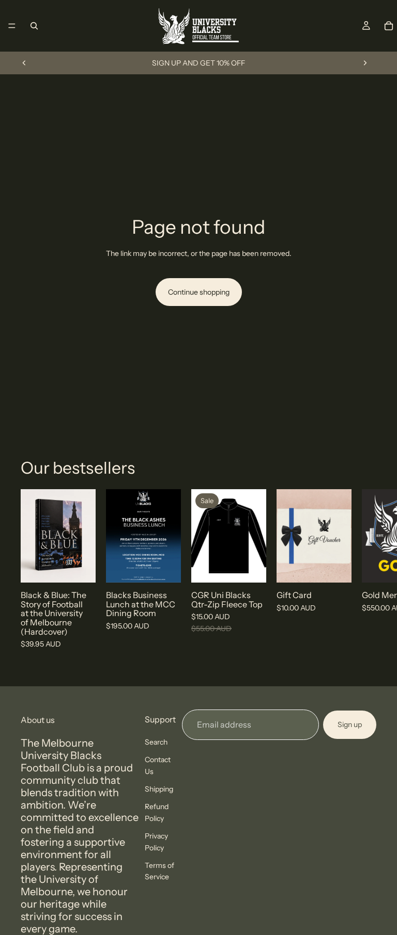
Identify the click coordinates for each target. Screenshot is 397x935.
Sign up (350, 724)
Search (156, 741)
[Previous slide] (24, 63)
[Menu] (12, 26)
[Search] (34, 25)
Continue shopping (199, 292)
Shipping (159, 789)
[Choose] (335, 566)
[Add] (79, 566)
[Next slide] (365, 63)
